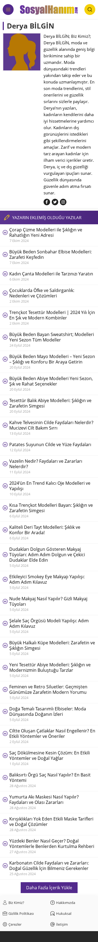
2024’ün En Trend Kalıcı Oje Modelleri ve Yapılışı (49, 485)
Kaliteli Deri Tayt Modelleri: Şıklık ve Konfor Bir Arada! (44, 529)
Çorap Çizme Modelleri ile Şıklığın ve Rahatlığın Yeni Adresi (45, 232)
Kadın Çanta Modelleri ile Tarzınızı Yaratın (51, 273)
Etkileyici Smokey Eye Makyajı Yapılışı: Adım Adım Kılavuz (47, 579)
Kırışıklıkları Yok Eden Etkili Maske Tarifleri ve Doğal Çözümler (51, 821)
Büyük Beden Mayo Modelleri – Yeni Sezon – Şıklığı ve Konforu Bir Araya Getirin (52, 359)
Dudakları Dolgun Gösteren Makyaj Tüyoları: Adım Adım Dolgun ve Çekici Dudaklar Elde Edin (47, 554)
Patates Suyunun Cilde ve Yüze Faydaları (50, 444)
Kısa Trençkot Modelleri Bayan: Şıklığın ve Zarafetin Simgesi (51, 507)
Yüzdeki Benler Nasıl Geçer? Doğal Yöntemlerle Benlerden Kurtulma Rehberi (51, 843)
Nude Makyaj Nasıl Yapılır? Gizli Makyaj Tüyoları (48, 601)
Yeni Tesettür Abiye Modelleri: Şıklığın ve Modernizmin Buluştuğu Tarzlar (50, 667)
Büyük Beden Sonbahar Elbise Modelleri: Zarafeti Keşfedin (50, 254)
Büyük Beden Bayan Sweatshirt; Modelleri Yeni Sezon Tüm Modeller (51, 337)
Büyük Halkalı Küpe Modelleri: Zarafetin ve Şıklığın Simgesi (52, 645)
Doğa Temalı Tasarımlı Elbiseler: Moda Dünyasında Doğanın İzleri (47, 711)
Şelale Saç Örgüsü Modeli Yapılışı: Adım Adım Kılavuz (49, 623)
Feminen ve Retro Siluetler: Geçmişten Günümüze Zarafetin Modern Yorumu (48, 689)
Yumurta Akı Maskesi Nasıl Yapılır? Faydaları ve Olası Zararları (44, 799)
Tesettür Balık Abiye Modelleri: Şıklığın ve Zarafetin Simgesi (50, 403)
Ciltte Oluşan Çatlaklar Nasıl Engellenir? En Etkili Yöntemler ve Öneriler (52, 733)
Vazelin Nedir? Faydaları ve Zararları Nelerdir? (45, 463)
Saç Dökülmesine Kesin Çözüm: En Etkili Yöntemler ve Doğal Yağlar (49, 755)
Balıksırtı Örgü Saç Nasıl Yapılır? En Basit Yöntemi (50, 777)
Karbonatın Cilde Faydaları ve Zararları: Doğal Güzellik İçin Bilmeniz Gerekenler (49, 865)
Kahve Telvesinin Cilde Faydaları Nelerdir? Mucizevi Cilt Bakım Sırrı (51, 425)
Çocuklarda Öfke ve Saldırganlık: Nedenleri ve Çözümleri (41, 293)
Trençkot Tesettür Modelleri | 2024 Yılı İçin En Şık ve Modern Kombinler (52, 315)
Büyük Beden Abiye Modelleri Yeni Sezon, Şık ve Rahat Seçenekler (51, 381)
